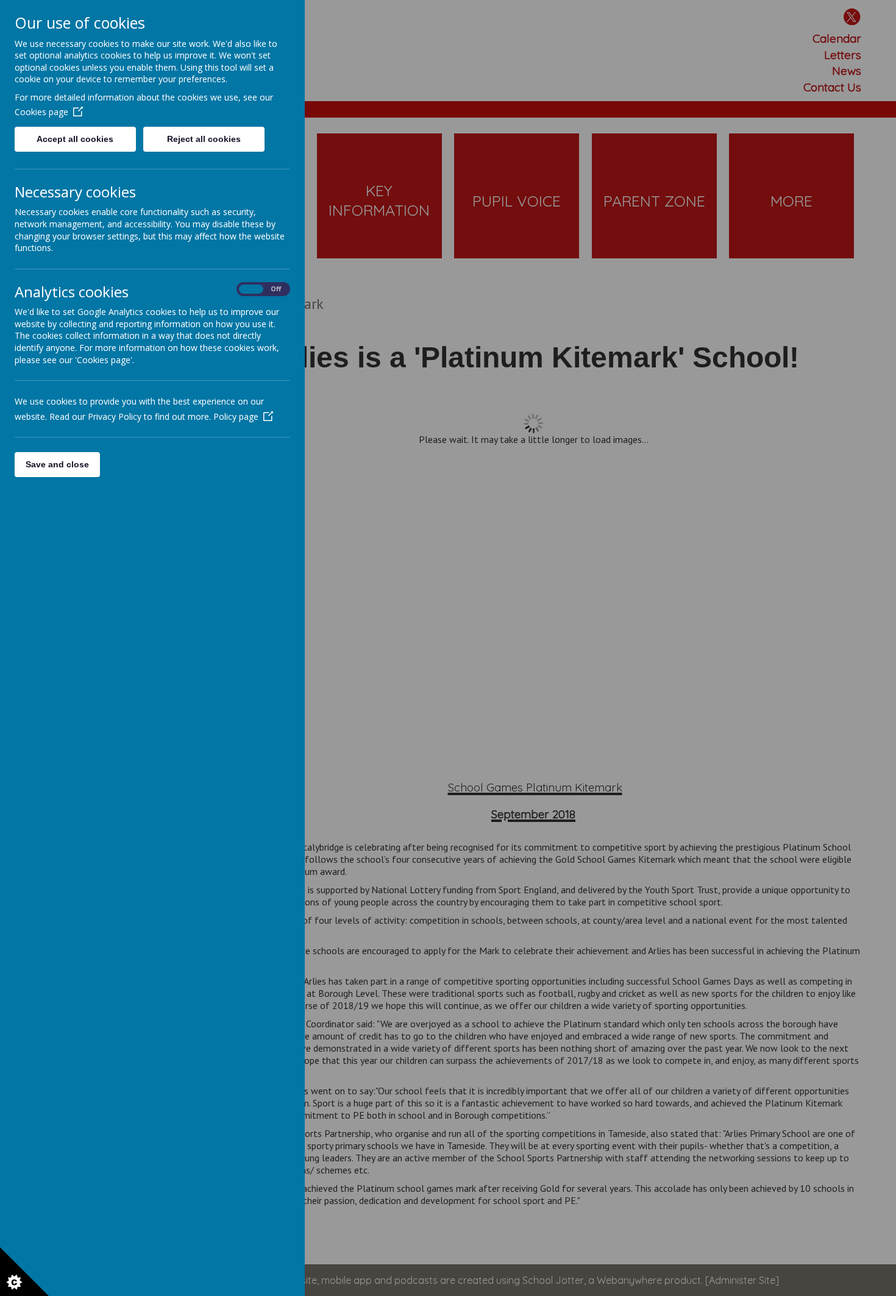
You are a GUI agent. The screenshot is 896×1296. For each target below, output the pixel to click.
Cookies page (41, 112)
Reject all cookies (204, 139)
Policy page (235, 416)
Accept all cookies (75, 139)
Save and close (57, 464)
